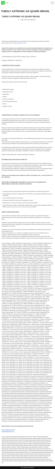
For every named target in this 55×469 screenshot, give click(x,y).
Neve (22, 467)
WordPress (31, 467)
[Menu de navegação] (52, 3)
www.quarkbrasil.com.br (8, 431)
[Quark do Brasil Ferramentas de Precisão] (5, 3)
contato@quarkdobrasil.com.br (19, 43)
